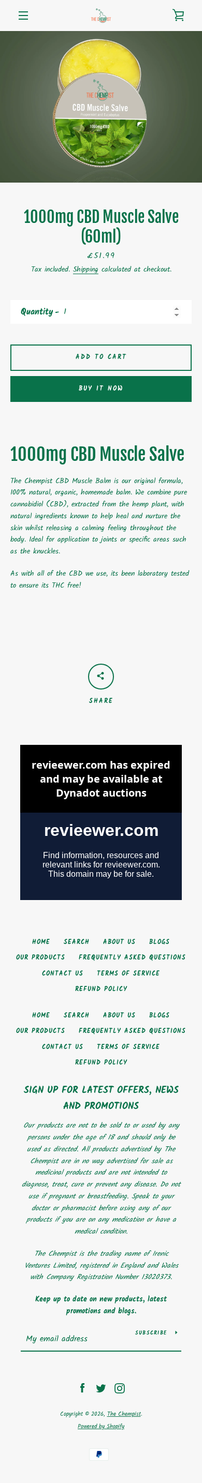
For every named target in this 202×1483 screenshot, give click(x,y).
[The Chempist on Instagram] (119, 1388)
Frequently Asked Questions (132, 958)
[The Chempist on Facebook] (82, 1388)
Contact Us (62, 974)
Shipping (85, 269)
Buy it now (101, 389)
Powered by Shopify (101, 1426)
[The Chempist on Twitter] (101, 1388)
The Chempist (124, 1414)
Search (77, 942)
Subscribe (151, 1333)
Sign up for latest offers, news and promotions (101, 1098)
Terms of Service (128, 974)
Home (41, 942)
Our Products (40, 958)
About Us (119, 942)
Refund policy (101, 989)
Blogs (159, 942)
